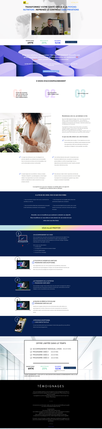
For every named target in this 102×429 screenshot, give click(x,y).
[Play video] (51, 23)
